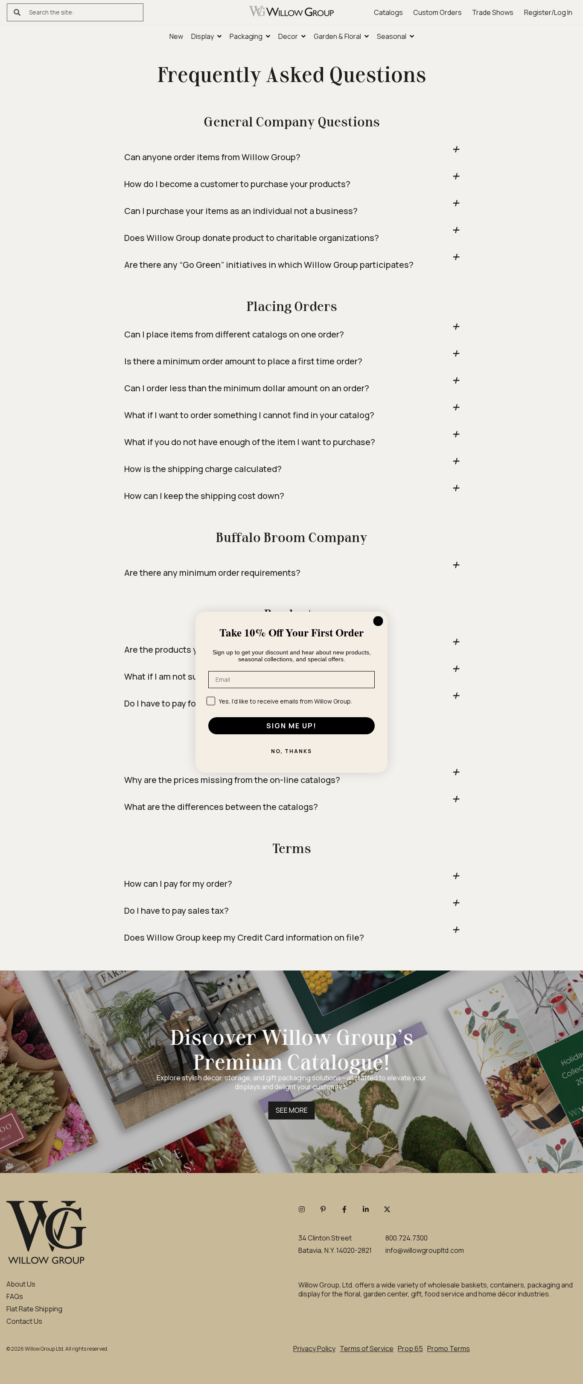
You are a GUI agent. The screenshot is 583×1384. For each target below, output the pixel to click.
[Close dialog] (378, 621)
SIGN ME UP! (291, 725)
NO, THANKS (291, 751)
